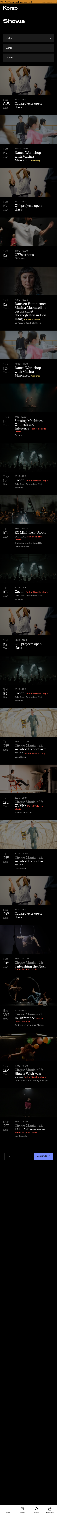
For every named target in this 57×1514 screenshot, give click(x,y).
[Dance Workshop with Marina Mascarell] (28, 141)
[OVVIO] (28, 792)
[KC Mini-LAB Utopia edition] (28, 524)
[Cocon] (28, 469)
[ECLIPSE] (28, 1116)
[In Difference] (28, 1005)
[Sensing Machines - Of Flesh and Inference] (28, 413)
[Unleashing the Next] (28, 951)
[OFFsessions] (28, 242)
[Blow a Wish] (28, 1060)
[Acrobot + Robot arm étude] (28, 736)
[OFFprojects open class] (28, 90)
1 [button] (7, 1156)
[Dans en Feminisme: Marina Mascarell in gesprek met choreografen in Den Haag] (28, 299)
